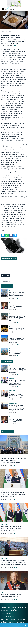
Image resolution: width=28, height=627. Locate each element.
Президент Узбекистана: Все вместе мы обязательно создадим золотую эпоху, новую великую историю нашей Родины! (17, 408)
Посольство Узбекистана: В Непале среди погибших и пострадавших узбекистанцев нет (17, 318)
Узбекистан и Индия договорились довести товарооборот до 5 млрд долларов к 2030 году (16, 395)
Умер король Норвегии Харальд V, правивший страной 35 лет (15, 306)
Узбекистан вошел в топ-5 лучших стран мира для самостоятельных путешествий (16, 340)
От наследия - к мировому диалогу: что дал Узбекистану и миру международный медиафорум (17, 294)
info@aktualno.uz (9, 613)
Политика (13, 378)
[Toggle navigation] (3, 9)
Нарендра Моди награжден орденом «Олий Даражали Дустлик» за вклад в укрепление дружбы (17, 382)
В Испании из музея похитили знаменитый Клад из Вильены (17, 329)
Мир (10, 290)
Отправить (5, 275)
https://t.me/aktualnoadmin (7, 616)
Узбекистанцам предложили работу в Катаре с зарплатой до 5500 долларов (17, 352)
